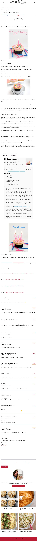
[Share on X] (30, 15)
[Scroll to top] (35, 537)
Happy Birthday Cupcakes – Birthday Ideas (14, 286)
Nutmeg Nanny (4, 298)
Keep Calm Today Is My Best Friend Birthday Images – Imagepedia (19, 273)
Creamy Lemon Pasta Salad (26, 531)
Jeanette (3, 428)
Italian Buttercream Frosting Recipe (22, 206)
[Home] (1, 7)
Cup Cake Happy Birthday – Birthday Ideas (14, 279)
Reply (34, 298)
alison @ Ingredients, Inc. (7, 333)
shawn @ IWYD (5, 373)
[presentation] (9, 499)
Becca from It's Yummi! (7, 405)
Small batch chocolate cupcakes (10, 153)
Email (15, 463)
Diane (5, 12)
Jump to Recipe (19, 18)
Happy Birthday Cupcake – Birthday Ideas (14, 292)
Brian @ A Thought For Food (8, 319)
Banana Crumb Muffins (7, 508)
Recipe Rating (4, 442)
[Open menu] (3, 2)
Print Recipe (29, 166)
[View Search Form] (34, 2)
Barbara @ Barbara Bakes (7, 353)
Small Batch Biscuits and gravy (9, 155)
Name (3, 463)
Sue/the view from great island (9, 417)
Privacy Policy (24, 538)
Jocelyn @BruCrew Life (7, 308)
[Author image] (1, 12)
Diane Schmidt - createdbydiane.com (16, 171)
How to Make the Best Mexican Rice (26, 509)
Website (27, 463)
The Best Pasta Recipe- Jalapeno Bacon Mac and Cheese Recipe (9, 532)
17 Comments (16, 12)
